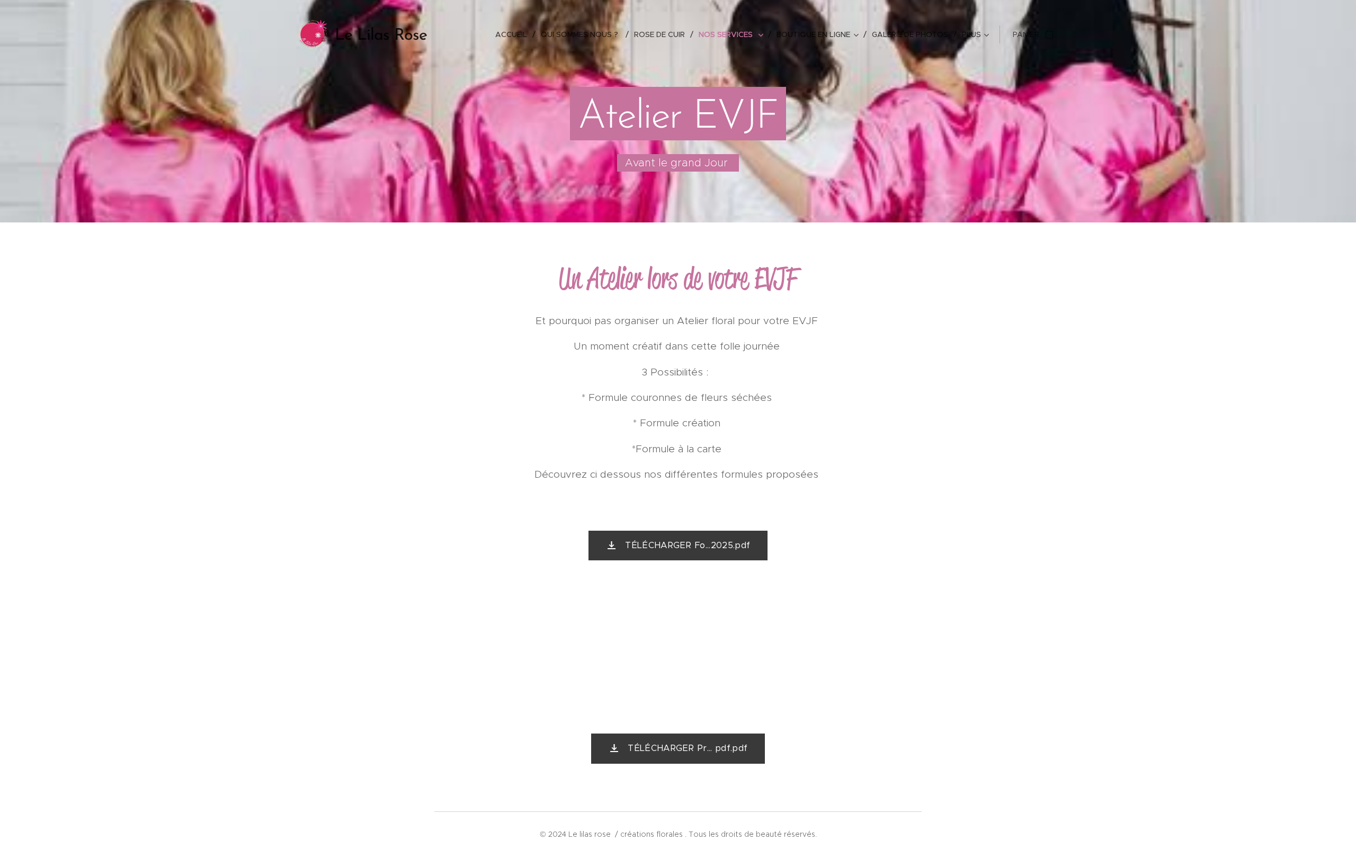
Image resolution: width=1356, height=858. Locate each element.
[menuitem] (514, 34)
